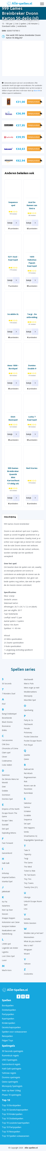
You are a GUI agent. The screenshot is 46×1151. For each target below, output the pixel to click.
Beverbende (7, 718)
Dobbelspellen (9, 1009)
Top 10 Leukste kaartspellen (15, 1122)
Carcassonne (7, 740)
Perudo (27, 728)
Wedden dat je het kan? (33, 933)
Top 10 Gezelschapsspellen (15, 1109)
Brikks (4, 730)
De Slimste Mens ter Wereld (10, 781)
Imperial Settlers (8, 877)
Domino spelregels (11, 1077)
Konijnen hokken (9, 926)
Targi (26, 858)
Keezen (5, 914)
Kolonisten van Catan (11, 922)
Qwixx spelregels (10, 1081)
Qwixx (26, 759)
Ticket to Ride (29, 871)
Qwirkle (27, 755)
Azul (3, 703)
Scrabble (27, 815)
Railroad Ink (29, 769)
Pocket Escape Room (33, 740)
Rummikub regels (10, 1055)
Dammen (6, 775)
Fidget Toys (7, 1040)
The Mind (28, 866)
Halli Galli (5, 863)
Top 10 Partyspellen (11, 1127)
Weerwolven (29, 937)
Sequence (28, 819)
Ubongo (27, 897)
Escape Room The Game (9, 815)
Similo (26, 832)
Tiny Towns (28, 883)
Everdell (5, 824)
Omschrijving (10, 517)
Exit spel (5, 829)
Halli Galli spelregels (11, 1068)
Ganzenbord (7, 853)
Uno (25, 909)
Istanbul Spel (7, 881)
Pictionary (28, 732)
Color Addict (7, 765)
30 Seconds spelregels (12, 1051)
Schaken (27, 811)
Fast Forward (7, 843)
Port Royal (28, 745)
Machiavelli (28, 679)
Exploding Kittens (9, 833)
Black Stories (7, 722)
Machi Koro (7, 970)
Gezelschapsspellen (11, 1027)
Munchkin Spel (30, 700)
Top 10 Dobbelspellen (12, 1118)
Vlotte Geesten (30, 923)
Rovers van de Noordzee (30, 787)
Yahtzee (27, 963)
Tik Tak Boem (30, 875)
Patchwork (28, 724)
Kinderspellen (8, 1023)
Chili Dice (5, 744)
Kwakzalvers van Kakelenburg (9, 932)
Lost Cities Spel (8, 956)
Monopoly (28, 696)
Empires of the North (10, 809)
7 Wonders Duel (8, 693)
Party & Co (28, 720)
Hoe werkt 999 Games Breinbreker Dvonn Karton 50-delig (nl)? (23, 36)
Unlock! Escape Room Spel (33, 903)
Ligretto (5, 952)
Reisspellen (7, 1036)
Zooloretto (28, 974)
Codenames (7, 761)
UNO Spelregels (9, 1059)
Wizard (27, 953)
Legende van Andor (10, 948)
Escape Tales (7, 820)
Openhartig (28, 710)
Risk (25, 781)
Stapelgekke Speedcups (33, 840)
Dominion (6, 795)
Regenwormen (30, 777)
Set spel (27, 823)
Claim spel (6, 752)
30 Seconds (7, 683)
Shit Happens (29, 827)
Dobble (5, 790)
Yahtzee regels (9, 1073)
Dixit (4, 786)
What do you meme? (32, 941)
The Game (28, 862)
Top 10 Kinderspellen (12, 1114)
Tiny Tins (27, 879)
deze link (37, 90)
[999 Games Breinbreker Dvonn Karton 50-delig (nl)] (23, 57)
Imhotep (5, 873)
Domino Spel (7, 799)
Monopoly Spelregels (12, 1086)
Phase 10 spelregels (11, 1094)
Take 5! (27, 850)
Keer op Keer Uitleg (11, 1090)
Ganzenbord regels (11, 1064)
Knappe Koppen (8, 918)
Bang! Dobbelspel (9, 713)
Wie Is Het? (28, 945)
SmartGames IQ (30, 836)
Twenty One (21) (31, 887)
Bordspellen (8, 1005)
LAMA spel (6, 944)
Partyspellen (8, 1014)
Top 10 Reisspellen (11, 1131)
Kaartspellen (8, 1018)
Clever (4, 756)
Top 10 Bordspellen (11, 1105)
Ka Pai (4, 901)
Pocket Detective (31, 736)
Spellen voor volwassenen (14, 1031)
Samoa (27, 807)
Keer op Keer (7, 910)
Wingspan (28, 949)
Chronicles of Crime (10, 748)
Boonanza (6, 726)
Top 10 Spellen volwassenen (15, 1136)
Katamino (6, 906)
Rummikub (28, 793)
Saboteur (27, 803)
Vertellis (27, 919)
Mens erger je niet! (31, 687)
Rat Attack (28, 773)
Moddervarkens (30, 692)
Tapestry (27, 854)
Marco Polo (29, 683)
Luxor (4, 960)
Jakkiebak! (6, 891)
